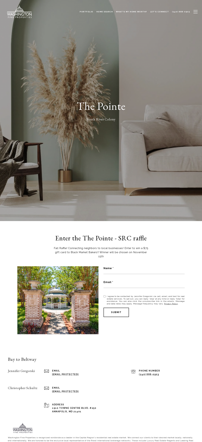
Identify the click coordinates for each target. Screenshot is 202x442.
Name (108, 268)
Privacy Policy (171, 304)
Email (107, 282)
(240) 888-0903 (149, 374)
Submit (116, 312)
